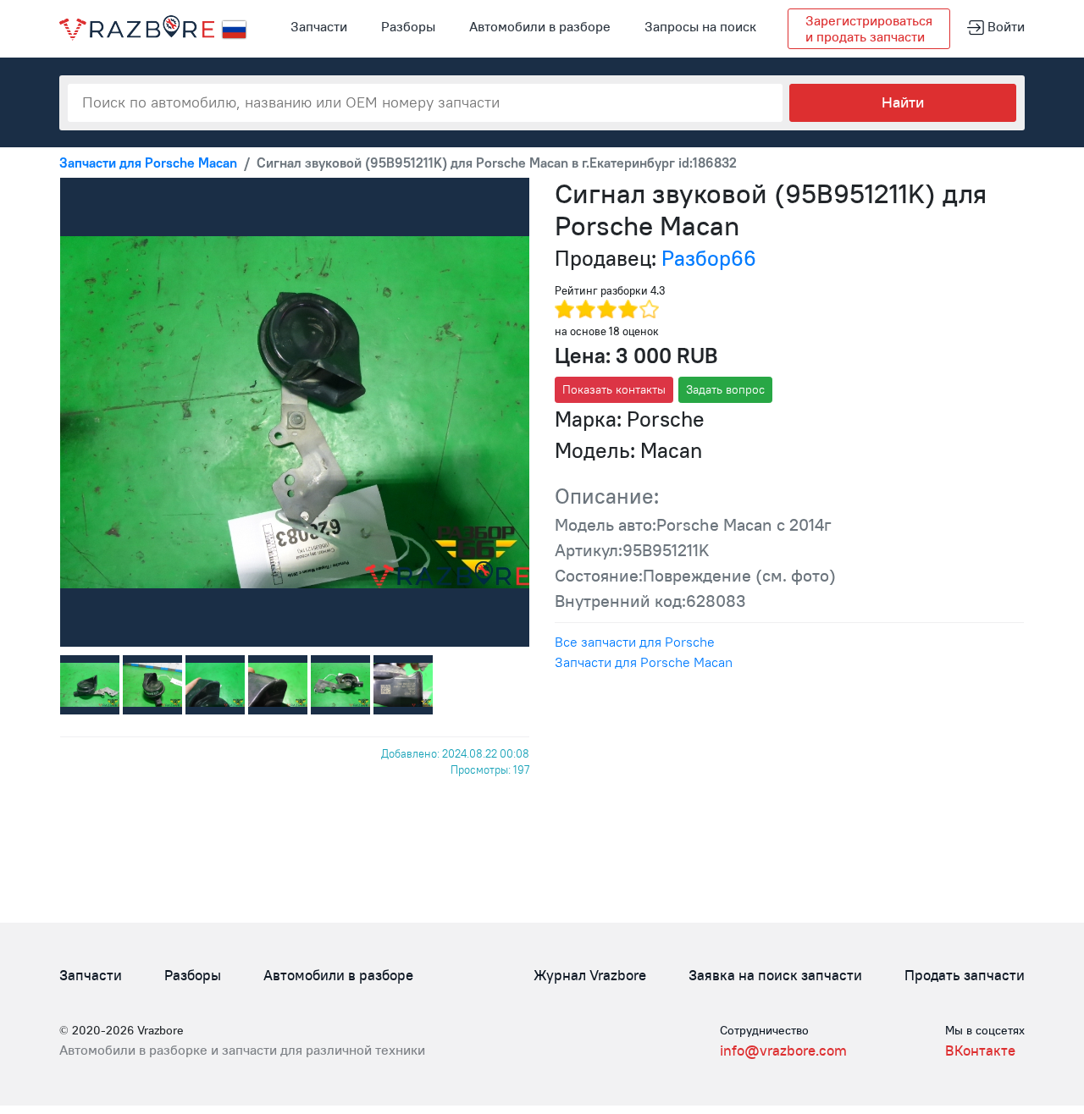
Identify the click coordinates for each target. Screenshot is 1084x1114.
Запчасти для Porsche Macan (644, 662)
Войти (1004, 26)
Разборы (408, 26)
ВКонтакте (980, 1050)
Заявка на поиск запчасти (775, 975)
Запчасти (318, 26)
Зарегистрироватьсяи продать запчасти (868, 28)
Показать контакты (614, 389)
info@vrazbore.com (783, 1050)
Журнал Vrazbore (590, 975)
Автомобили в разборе (540, 26)
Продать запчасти (964, 975)
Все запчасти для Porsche (635, 641)
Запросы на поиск (700, 26)
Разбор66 (708, 258)
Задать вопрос (725, 389)
